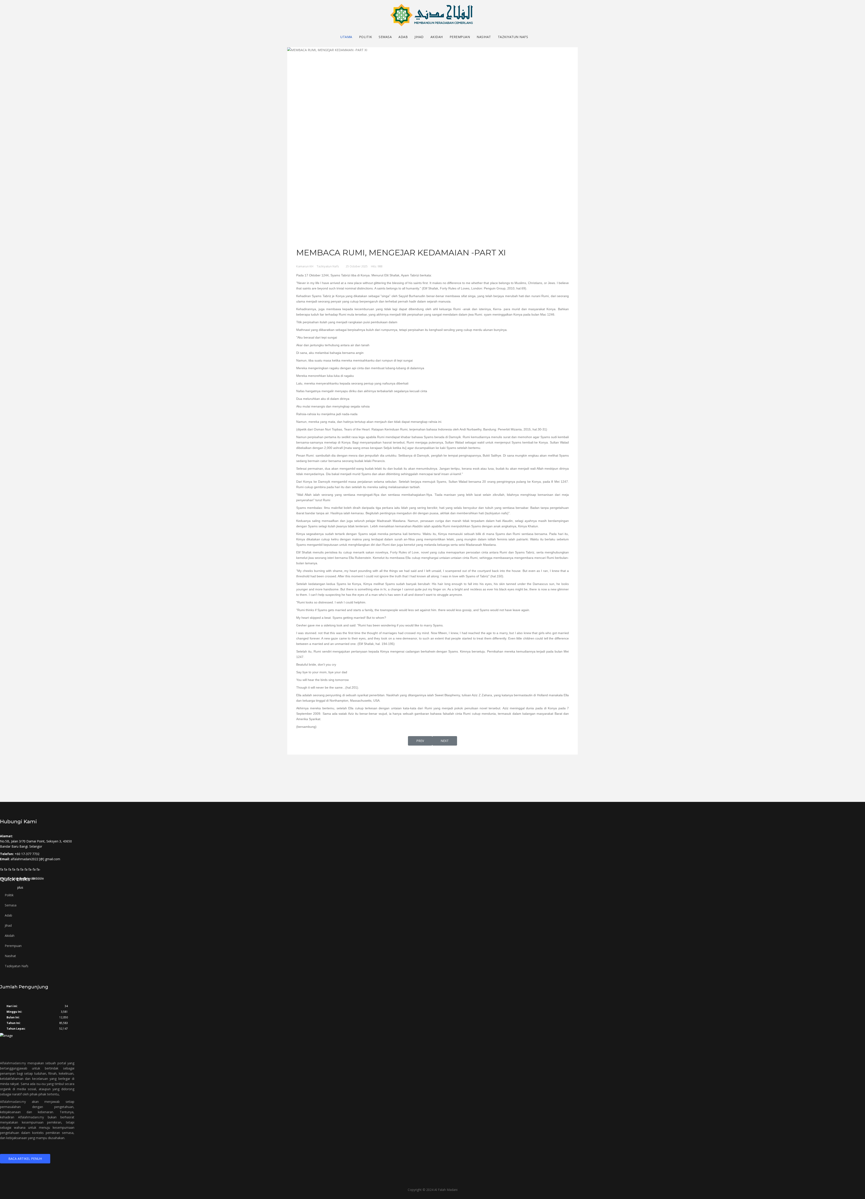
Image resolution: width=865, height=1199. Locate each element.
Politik (365, 37)
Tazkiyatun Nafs (513, 37)
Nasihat (484, 37)
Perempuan (460, 37)
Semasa (385, 37)
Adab (403, 37)
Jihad (419, 37)
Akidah (436, 37)
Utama (346, 37)
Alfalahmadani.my (13, 1063)
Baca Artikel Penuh (25, 1158)
